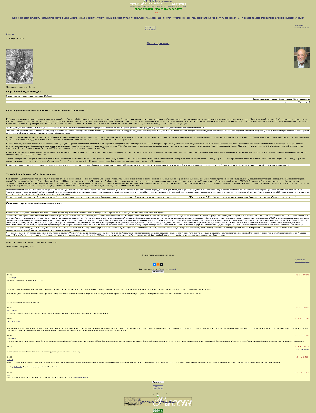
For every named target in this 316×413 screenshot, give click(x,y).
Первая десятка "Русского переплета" (158, 8)
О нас (143, 6)
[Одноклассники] (158, 264)
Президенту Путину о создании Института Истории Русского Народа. (120, 17)
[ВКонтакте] (154, 264)
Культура (10, 34)
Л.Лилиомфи (11, 278)
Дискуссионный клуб (171, 6)
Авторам (148, 6)
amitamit (10, 360)
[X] (161, 264)
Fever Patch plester (81, 377)
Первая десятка (161, 6)
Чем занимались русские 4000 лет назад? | (215, 17)
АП (8, 349)
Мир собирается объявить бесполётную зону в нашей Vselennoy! (46, 17)
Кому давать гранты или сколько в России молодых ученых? (271, 17)
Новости (153, 6)
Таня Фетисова (12, 310)
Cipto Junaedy (17, 367)
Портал (132, 6)
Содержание (138, 6)
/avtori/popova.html (302, 349)
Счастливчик (11, 338)
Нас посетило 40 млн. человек (174, 17)
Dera (8, 375)
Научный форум (182, 6)
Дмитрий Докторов (13, 321)
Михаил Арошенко (158, 43)
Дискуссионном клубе (168, 269)
